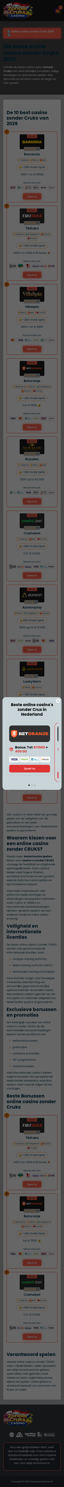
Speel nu (29, 768)
